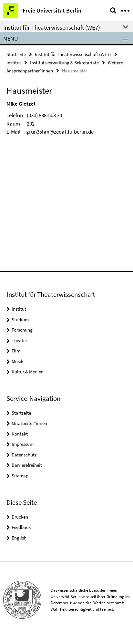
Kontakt (20, 434)
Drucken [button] (20, 517)
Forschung (22, 330)
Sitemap (20, 476)
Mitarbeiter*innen (29, 423)
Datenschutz (24, 455)
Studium (20, 319)
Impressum (23, 444)
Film (16, 351)
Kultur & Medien (28, 372)
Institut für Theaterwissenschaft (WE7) (73, 54)
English (19, 538)
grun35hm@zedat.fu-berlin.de (60, 131)
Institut (13, 63)
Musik (17, 361)
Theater (19, 340)
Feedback (21, 527)
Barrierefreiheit (27, 465)
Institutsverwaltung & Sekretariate (64, 63)
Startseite (16, 54)
